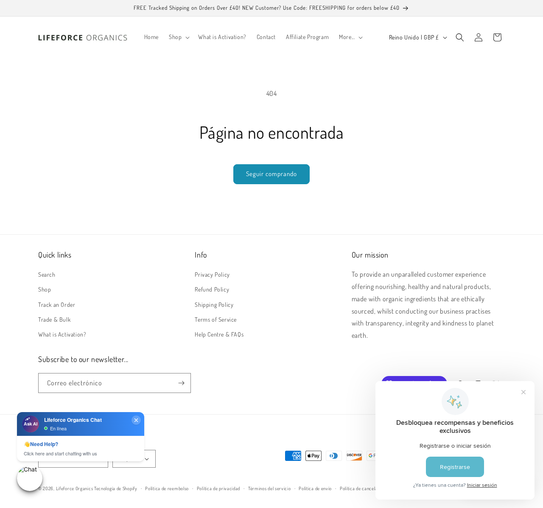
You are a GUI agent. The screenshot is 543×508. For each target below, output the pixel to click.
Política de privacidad (218, 488)
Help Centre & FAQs (219, 334)
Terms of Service (216, 319)
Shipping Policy (214, 304)
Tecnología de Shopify (115, 488)
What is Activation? (62, 334)
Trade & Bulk (54, 319)
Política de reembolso (167, 488)
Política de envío (315, 488)
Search (47, 274)
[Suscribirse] (181, 383)
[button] (178, 37)
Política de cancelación (363, 488)
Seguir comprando (271, 174)
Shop (44, 289)
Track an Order (56, 304)
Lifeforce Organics (74, 488)
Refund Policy (212, 289)
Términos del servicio (269, 488)
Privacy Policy (212, 274)
